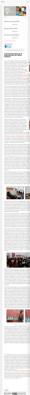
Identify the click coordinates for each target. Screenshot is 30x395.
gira (6, 60)
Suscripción (23, 393)
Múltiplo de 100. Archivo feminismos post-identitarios (16, 49)
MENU (3, 1)
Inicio (5, 49)
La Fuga (23, 323)
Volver (6, 390)
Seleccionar (15, 24)
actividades (8, 78)
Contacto (19, 393)
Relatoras (27, 323)
